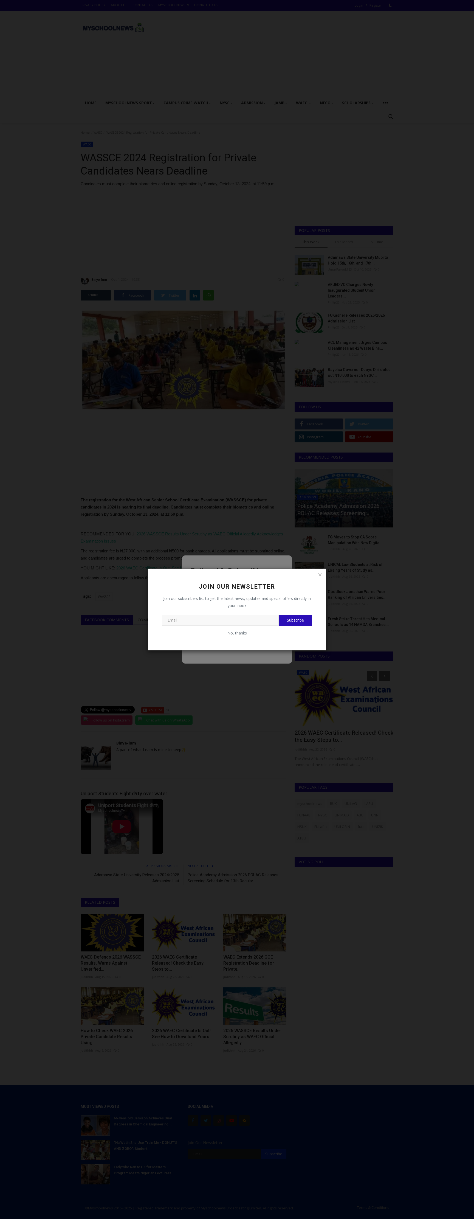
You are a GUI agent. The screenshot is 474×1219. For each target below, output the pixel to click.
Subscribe (295, 620)
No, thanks (237, 633)
